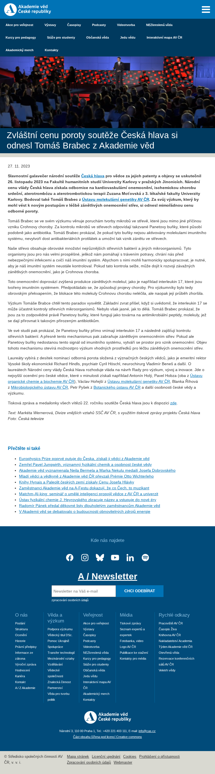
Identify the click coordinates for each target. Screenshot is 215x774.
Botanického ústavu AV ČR (117, 387)
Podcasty (99, 25)
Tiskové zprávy (130, 623)
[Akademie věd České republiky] (107, 722)
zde (173, 403)
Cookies (129, 757)
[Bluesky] (100, 557)
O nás (21, 615)
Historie (20, 641)
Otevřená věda (169, 652)
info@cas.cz (147, 731)
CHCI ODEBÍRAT (139, 591)
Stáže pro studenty (61, 37)
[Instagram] (85, 557)
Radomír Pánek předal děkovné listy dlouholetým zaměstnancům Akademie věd (89, 505)
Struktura (21, 629)
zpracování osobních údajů (70, 600)
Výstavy (50, 25)
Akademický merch (20, 50)
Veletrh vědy (167, 670)
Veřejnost (93, 615)
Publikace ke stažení (134, 652)
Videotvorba (126, 25)
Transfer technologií (61, 652)
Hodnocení (22, 670)
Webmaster (123, 762)
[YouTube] (115, 557)
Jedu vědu (127, 37)
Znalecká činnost (59, 682)
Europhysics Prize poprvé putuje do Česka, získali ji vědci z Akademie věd (84, 458)
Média (126, 615)
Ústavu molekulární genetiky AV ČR (139, 381)
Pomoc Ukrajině (58, 641)
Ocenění (21, 635)
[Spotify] (145, 557)
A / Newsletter (107, 576)
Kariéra (20, 676)
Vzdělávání (55, 664)
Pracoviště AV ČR (171, 623)
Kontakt (20, 682)
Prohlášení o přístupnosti (159, 757)
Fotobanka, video (131, 641)
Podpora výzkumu (60, 629)
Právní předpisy (26, 646)
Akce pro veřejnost (19, 25)
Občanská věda (97, 37)
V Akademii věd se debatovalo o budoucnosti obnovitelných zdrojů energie (84, 511)
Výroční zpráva (25, 664)
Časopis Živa (168, 629)
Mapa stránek (78, 757)
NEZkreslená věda (159, 25)
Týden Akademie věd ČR (176, 646)
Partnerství (55, 688)
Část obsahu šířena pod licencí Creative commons (107, 736)
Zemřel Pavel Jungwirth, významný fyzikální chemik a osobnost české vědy (85, 464)
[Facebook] (70, 557)
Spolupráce (55, 646)
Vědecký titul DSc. (60, 635)
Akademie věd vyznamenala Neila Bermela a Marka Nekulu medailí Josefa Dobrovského (97, 470)
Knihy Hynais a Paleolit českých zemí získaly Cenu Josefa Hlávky (76, 482)
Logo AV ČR (128, 646)
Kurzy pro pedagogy (21, 37)
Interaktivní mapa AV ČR (164, 37)
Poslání (20, 623)
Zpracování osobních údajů (89, 762)
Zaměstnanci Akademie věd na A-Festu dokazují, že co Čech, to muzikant (84, 488)
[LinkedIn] (130, 557)
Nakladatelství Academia (175, 641)
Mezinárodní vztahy (61, 658)
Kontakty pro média (133, 658)
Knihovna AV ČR (170, 635)
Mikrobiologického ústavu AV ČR (39, 387)
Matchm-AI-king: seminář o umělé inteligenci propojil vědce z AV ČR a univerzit (88, 494)
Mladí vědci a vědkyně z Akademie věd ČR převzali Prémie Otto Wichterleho (86, 476)
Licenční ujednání (106, 757)
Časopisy (74, 25)
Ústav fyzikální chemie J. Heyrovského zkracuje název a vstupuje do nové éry (87, 499)
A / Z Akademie (25, 688)
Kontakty (51, 50)
